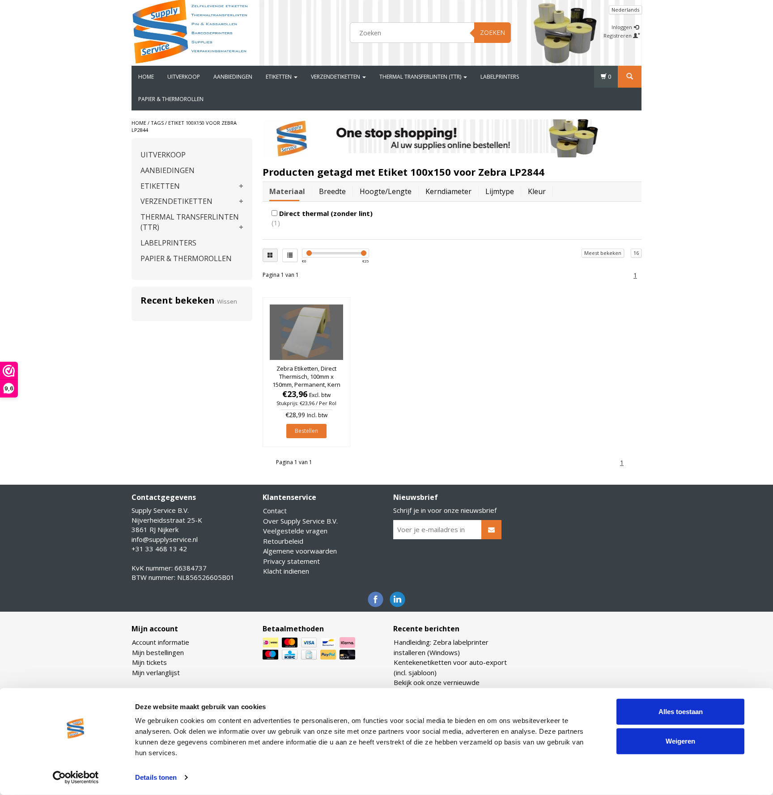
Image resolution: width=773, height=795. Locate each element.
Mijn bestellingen (158, 652)
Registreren (618, 35)
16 (636, 252)
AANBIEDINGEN (232, 76)
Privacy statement (291, 561)
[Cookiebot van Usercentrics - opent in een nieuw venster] (76, 777)
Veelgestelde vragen (295, 530)
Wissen (227, 301)
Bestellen (306, 431)
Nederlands (625, 9)
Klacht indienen (286, 571)
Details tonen (156, 777)
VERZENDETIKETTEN (336, 76)
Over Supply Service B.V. (300, 520)
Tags (157, 122)
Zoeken (492, 32)
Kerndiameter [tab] (448, 191)
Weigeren (680, 740)
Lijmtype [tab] (499, 191)
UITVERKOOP (183, 76)
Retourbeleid (283, 541)
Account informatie (160, 642)
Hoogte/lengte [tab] (386, 191)
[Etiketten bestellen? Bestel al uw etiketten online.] (190, 31)
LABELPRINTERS (499, 76)
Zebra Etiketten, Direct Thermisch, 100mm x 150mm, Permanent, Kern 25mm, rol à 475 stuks (306, 380)
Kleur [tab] (537, 191)
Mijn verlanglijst (156, 672)
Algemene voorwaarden (300, 550)
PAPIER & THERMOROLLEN (171, 99)
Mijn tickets (149, 662)
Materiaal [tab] (287, 191)
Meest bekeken (602, 252)
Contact (275, 510)
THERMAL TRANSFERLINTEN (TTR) (421, 76)
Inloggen (622, 27)
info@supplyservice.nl (165, 539)
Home (146, 76)
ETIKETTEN (279, 76)
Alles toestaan (680, 711)
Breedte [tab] (332, 191)
